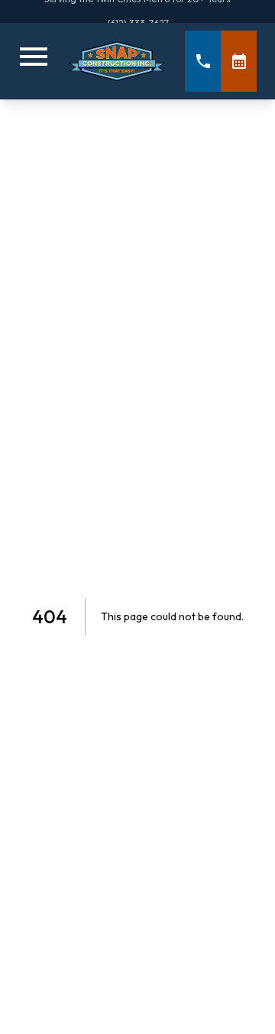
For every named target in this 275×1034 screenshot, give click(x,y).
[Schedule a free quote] (239, 61)
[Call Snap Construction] (203, 61)
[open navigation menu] (33, 61)
